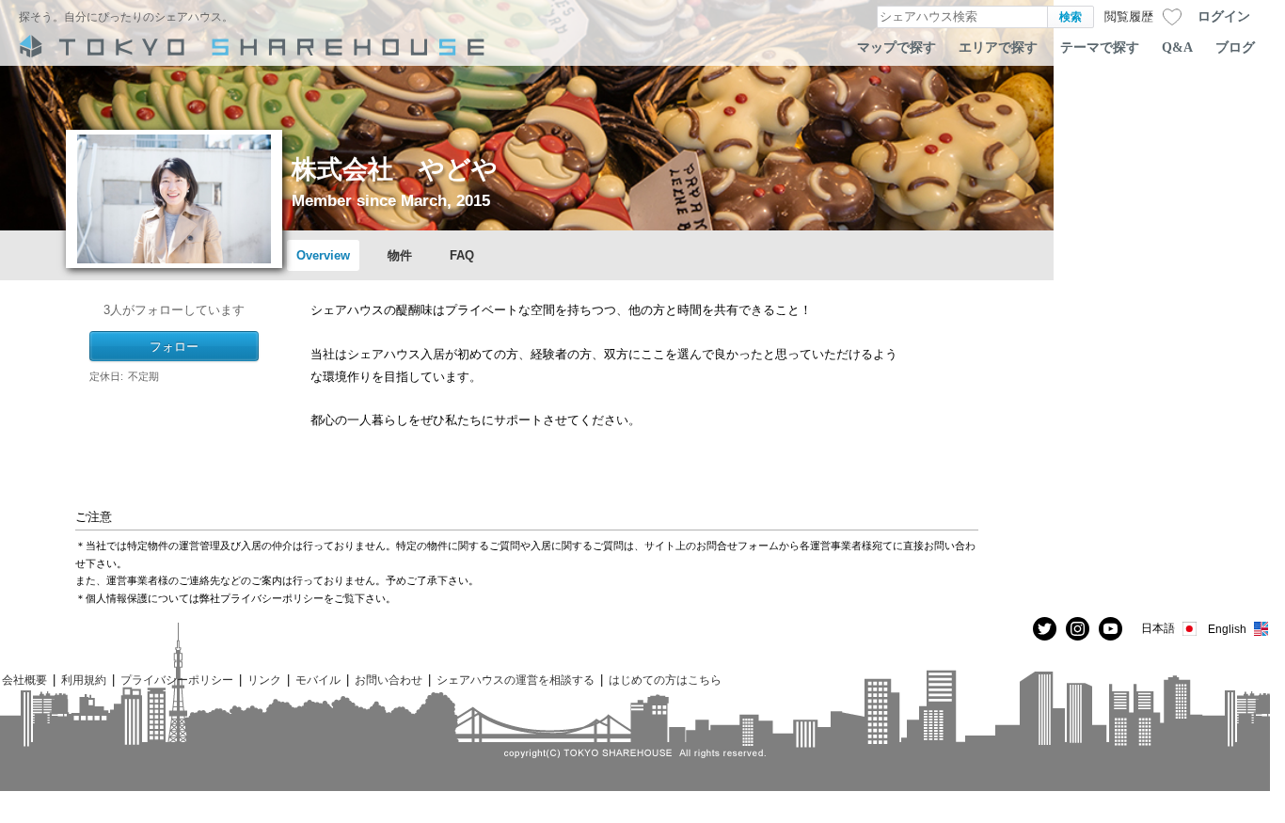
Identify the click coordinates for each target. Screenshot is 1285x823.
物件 (400, 255)
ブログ (1235, 47)
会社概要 (24, 679)
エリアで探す (998, 47)
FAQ (462, 255)
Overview (323, 255)
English (1227, 629)
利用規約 (83, 679)
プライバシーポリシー (176, 679)
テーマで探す (1099, 47)
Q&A (1177, 47)
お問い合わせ (388, 679)
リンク (264, 679)
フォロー (174, 346)
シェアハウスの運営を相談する (515, 679)
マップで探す (896, 47)
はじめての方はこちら (665, 679)
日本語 (1158, 628)
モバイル (318, 679)
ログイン (1224, 16)
